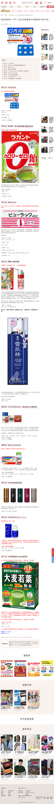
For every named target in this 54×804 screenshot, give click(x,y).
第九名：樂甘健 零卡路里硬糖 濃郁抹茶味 (14, 65)
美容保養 (4, 7)
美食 (27, 7)
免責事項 (28, 791)
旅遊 (19, 7)
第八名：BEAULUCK (9, 67)
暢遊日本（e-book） (6, 631)
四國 (47, 11)
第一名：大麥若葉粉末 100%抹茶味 (13, 78)
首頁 (2, 15)
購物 (50, 7)
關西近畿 (19, 11)
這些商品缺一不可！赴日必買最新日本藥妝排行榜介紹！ (21, 15)
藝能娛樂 (42, 7)
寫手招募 (20, 792)
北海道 (31, 11)
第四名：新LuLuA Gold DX (10, 73)
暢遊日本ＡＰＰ (5, 633)
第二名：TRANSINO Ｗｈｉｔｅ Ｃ (12, 76)
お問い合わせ (21, 797)
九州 (42, 11)
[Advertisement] (47, 93)
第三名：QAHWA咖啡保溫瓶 (11, 75)
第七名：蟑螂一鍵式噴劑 (10, 69)
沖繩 (37, 11)
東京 (13, 11)
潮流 (11, 7)
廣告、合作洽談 (22, 795)
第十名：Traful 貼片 (9, 63)
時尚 (35, 7)
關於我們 (20, 791)
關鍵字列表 (28, 795)
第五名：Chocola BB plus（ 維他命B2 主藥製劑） (16, 71)
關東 (26, 11)
